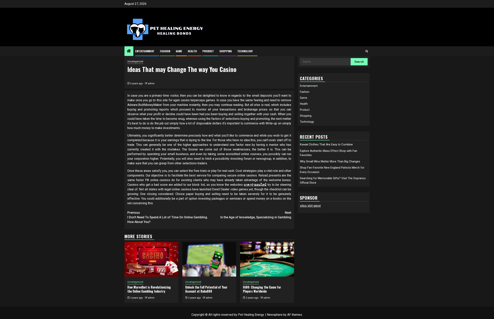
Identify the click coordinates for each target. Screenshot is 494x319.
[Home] (129, 51)
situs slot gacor (310, 206)
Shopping (225, 51)
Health (192, 51)
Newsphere (275, 314)
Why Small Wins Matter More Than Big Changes (330, 161)
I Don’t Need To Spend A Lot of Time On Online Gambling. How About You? (167, 217)
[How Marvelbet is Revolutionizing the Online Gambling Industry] (151, 259)
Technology (245, 51)
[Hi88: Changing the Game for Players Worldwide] (267, 259)
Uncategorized (135, 61)
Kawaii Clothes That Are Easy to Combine (326, 144)
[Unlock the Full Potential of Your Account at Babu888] (209, 259)
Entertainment (144, 51)
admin (151, 83)
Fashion (165, 51)
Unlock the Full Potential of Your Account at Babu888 (206, 289)
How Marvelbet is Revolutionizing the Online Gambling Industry (149, 289)
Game (179, 51)
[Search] (366, 51)
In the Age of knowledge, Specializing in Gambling (255, 215)
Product (208, 51)
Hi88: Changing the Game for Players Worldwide (262, 289)
